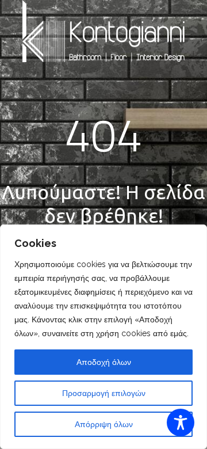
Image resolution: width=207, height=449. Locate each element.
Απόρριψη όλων (104, 424)
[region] (103, 336)
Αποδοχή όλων (103, 362)
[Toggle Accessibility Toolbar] (180, 422)
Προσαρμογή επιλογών (103, 393)
